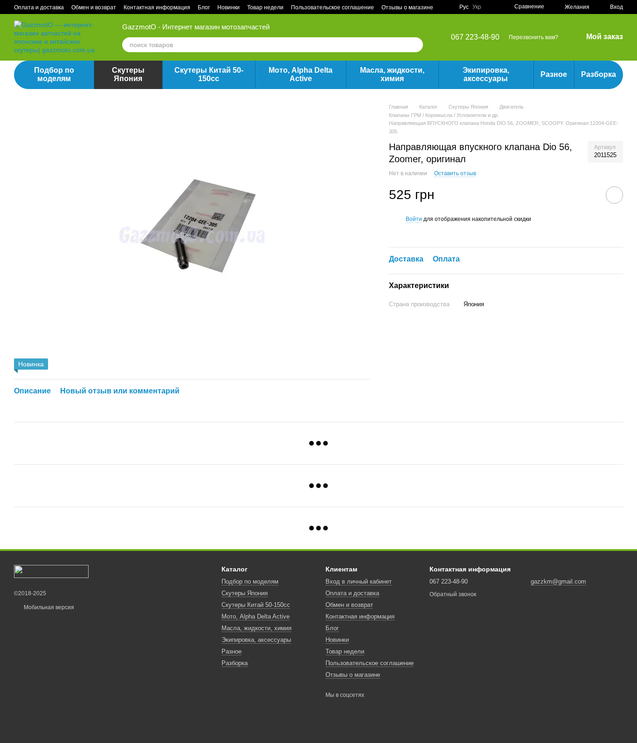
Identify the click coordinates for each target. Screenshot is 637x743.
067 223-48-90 (475, 37)
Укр (476, 7)
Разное (553, 74)
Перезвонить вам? (533, 37)
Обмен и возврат (93, 7)
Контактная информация (157, 7)
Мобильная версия (48, 607)
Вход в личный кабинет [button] (358, 581)
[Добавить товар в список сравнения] (588, 194)
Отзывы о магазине (407, 7)
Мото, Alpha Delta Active (300, 74)
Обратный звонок (452, 594)
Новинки (228, 7)
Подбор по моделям (54, 74)
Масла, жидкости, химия (392, 74)
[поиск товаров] (415, 44)
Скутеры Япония (128, 74)
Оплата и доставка (39, 7)
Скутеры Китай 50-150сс (208, 74)
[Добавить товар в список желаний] (614, 195)
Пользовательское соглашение (332, 7)
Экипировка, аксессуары (486, 74)
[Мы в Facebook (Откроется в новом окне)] (446, 7)
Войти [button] (414, 219)
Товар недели (265, 7)
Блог (204, 7)
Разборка (598, 74)
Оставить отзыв (455, 173)
